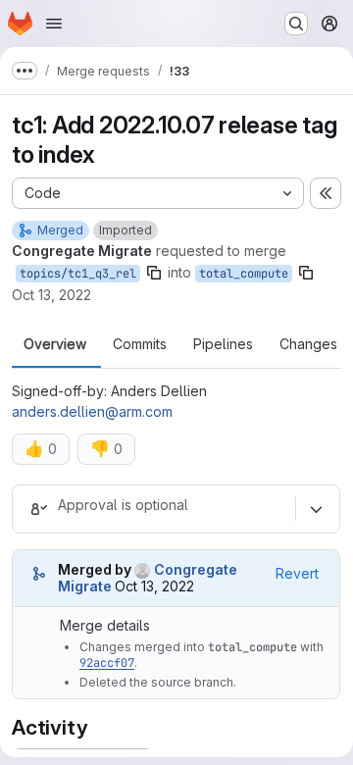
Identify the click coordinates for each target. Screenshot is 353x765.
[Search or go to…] (296, 23)
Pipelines (223, 344)
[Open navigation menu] (54, 23)
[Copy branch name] (154, 272)
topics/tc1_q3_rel (78, 273)
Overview (55, 344)
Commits (140, 344)
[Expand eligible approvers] (316, 509)
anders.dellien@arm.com (92, 411)
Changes (308, 344)
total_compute (243, 273)
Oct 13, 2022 (51, 294)
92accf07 (106, 663)
